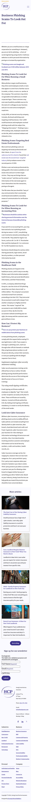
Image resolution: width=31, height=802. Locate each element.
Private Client (5, 783)
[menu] (25, 6)
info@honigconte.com (22, 709)
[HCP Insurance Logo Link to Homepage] (6, 6)
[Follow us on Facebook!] (18, 722)
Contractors (5, 734)
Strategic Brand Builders (14, 798)
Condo (3, 774)
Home (17, 768)
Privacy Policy (20, 787)
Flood (3, 787)
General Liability (20, 753)
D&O (17, 746)
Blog (17, 771)
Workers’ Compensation (22, 759)
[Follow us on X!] (27, 722)
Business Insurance (21, 731)
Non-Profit (5, 737)
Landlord (4, 740)
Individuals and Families (8, 768)
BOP (17, 734)
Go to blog (15, 643)
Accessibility (19, 777)
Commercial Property (22, 737)
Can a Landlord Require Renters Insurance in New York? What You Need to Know (14, 552)
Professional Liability (22, 756)
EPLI (17, 749)
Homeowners (5, 771)
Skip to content (5, 1)
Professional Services (7, 743)
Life (3, 780)
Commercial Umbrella (22, 740)
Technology (5, 749)
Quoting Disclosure (21, 783)
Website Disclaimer (21, 780)
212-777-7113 (23, 703)
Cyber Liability (20, 743)
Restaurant (5, 746)
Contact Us (19, 774)
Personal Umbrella (7, 777)
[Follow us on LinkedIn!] (22, 722)
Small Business (6, 731)
